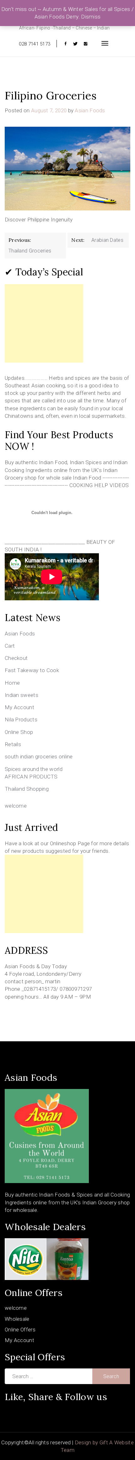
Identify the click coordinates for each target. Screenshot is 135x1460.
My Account (19, 707)
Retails (13, 744)
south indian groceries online (39, 756)
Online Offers (20, 1329)
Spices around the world (33, 769)
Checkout (16, 658)
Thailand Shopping (27, 789)
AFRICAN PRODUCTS (31, 776)
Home (12, 683)
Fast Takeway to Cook (32, 670)
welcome (16, 806)
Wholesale (17, 1319)
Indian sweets (21, 695)
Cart (10, 646)
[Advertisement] (44, 323)
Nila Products (21, 719)
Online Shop (19, 732)
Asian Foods (90, 110)
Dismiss (90, 16)
